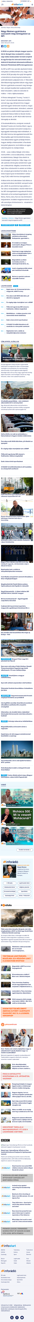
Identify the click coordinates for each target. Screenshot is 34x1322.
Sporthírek (20, 1280)
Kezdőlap (4, 218)
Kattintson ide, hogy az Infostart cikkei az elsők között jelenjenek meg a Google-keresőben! (16, 211)
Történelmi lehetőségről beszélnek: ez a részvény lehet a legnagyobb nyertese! (17, 958)
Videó (15, 1263)
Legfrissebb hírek (21, 1275)
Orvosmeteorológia (6, 1280)
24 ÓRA (15, 286)
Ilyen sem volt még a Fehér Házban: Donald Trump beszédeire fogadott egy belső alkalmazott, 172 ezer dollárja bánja (16, 668)
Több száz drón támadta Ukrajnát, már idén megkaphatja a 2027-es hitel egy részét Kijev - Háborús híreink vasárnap (17, 931)
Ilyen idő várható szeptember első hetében (16, 683)
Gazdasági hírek (5, 1282)
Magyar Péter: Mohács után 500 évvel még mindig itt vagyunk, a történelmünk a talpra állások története (15, 564)
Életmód (28, 1254)
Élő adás (10, 883)
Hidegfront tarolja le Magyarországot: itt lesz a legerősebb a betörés (15, 1129)
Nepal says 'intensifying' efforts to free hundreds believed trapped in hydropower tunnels (16, 1152)
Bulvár (3, 1258)
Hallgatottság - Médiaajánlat (22, 1305)
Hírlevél (28, 1261)
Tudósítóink (29, 1250)
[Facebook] (17, 1317)
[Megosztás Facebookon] (2, 46)
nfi (16, 225)
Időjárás (28, 1263)
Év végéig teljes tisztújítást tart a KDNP (15, 449)
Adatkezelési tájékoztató (17, 1307)
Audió (15, 1261)
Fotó (27, 1258)
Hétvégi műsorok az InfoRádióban (20, 721)
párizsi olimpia (24, 225)
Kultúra (11, 218)
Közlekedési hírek (5, 1277)
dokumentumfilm (7, 225)
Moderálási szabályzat (7, 1309)
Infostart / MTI (6, 41)
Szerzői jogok (19, 1309)
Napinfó (3, 1263)
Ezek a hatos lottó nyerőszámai (12, 461)
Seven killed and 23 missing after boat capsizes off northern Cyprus (15, 1178)
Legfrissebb (17, 1258)
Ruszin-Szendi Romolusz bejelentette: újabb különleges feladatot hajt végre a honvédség (15, 518)
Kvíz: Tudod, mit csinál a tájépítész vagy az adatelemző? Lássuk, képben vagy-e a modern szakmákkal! (16, 1051)
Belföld (3, 1250)
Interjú (28, 1252)
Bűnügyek (3, 1261)
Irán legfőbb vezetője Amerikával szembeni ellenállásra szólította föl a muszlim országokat (16, 705)
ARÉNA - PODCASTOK (7, 1)
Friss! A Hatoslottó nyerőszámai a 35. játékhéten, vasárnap (16, 1076)
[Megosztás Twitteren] (5, 46)
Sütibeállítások (5, 1311)
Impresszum (5, 1307)
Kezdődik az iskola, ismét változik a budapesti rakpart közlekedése (15, 541)
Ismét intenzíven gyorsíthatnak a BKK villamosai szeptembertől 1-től (13, 495)
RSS (25, 1309)
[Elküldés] (8, 46)
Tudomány (17, 1250)
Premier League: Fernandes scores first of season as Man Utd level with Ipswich (16, 1231)
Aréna (18, 1282)
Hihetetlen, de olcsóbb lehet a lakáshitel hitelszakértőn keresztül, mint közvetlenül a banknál (16, 714)
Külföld (3, 1252)
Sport (15, 1254)
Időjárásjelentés (21, 1277)
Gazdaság (3, 1254)
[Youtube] (22, 1317)
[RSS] (12, 1317)
